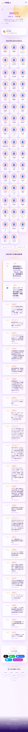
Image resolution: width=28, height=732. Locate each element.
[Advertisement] (14, 696)
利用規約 (20, 723)
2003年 (22, 672)
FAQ (12, 724)
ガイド (3, 723)
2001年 (16, 672)
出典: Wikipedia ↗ (17, 278)
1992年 (11, 672)
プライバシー (14, 723)
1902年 (5, 672)
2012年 (14, 675)
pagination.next (21, 247)
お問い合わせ (17, 724)
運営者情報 (8, 723)
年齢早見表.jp (15, 727)
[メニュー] (25, 2)
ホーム (2, 23)
